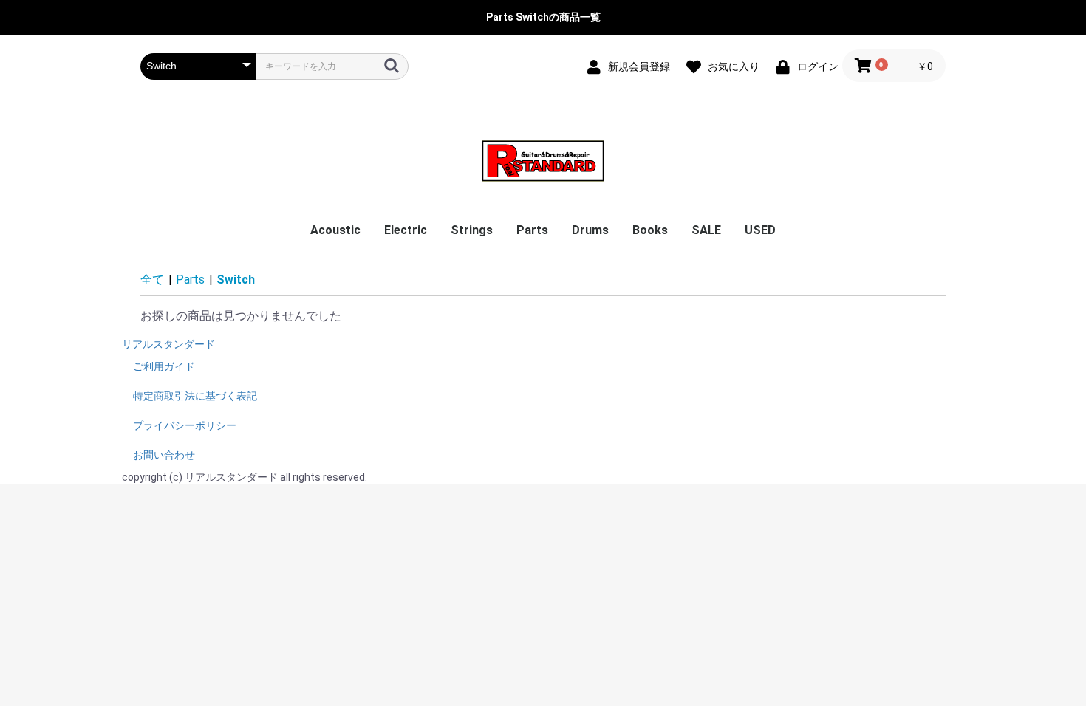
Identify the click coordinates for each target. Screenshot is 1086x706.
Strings (472, 230)
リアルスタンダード (168, 344)
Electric (405, 230)
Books (650, 230)
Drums (590, 230)
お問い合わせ (164, 455)
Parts (532, 230)
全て (152, 280)
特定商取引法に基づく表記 (195, 396)
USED (760, 230)
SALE (706, 230)
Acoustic (335, 230)
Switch (235, 280)
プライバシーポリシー (184, 425)
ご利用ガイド (164, 366)
